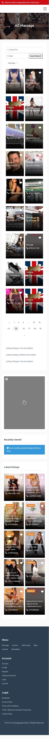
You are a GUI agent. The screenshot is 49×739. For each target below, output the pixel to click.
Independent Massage (34, 544)
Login (4, 679)
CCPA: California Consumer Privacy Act (16, 710)
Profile (4, 667)
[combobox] (12, 63)
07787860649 (13, 524)
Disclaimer (6, 698)
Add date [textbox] (11, 63)
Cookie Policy (7, 714)
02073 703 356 (34, 165)
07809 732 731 (15, 220)
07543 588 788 (15, 83)
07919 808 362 (15, 275)
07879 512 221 (15, 165)
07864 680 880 (34, 110)
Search (35, 56)
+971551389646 (14, 581)
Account (5, 664)
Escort (7, 549)
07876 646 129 (34, 83)
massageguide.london (13, 8)
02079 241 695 (15, 138)
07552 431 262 (15, 303)
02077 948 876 (34, 193)
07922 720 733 (15, 193)
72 (34, 322)
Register (5, 671)
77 (29, 329)
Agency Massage (32, 490)
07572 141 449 (15, 248)
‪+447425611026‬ (14, 493)
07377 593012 (34, 550)
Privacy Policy (7, 702)
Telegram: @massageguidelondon (17, 2)
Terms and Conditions (10, 706)
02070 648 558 (34, 138)
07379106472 (34, 524)
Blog (35, 645)
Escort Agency (10, 578)
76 (24, 329)
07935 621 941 (34, 248)
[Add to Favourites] (20, 72)
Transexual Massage (34, 521)
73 (39, 322)
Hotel (13, 549)
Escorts (15, 645)
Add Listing (26, 645)
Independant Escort (12, 490)
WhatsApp (35, 2)
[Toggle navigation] (45, 9)
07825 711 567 (34, 303)
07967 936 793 (34, 275)
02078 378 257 (34, 220)
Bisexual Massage (12, 521)
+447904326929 (35, 496)
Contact (5, 649)
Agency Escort (31, 487)
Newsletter (16, 649)
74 (8, 329)
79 (40, 329)
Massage (10, 80)
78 (35, 329)
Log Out (5, 683)
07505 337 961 (15, 110)
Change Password (9, 675)
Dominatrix (9, 487)
